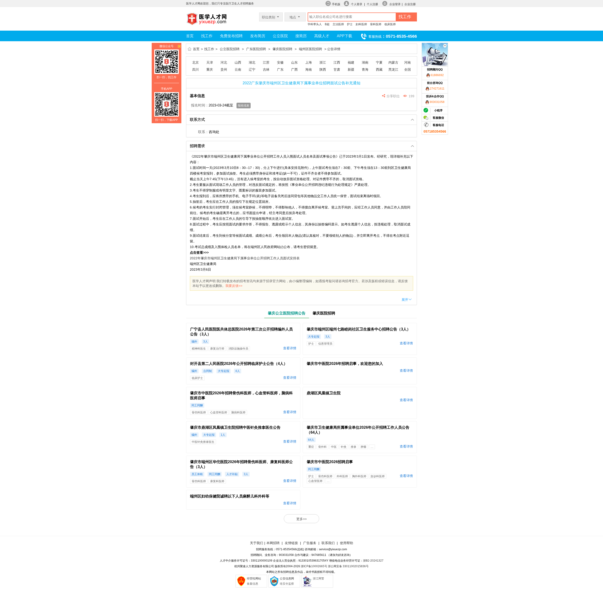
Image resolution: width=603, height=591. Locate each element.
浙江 (322, 62)
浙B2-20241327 (373, 560)
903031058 (436, 102)
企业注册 (410, 4)
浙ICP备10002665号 (314, 566)
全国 (407, 69)
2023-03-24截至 (221, 105)
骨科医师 (375, 24)
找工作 (206, 36)
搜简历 (301, 36)
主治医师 (338, 24)
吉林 (266, 69)
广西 (294, 69)
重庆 (209, 69)
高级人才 (321, 36)
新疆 (351, 69)
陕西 (322, 69)
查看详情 (289, 348)
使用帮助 (346, 543)
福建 (351, 62)
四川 (195, 69)
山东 (294, 62)
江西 (337, 62)
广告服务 (309, 543)
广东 (280, 69)
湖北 (252, 62)
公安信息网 (287, 578)
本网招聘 (273, 543)
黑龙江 (393, 69)
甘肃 (337, 69)
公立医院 (280, 36)
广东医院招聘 (256, 49)
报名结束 (243, 105)
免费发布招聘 (231, 36)
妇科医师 (361, 24)
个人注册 (372, 4)
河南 (407, 62)
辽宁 (252, 69)
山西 (238, 62)
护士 (350, 24)
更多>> (301, 519)
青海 (365, 69)
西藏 (379, 69)
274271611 (436, 88)
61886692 (437, 75)
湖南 (365, 62)
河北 (223, 62)
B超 (327, 24)
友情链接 (291, 543)
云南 (238, 69)
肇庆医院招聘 (282, 49)
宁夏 (379, 62)
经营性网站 (254, 578)
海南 (308, 69)
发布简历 (257, 36)
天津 (209, 62)
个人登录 (356, 4)
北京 (195, 62)
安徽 (280, 62)
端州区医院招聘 (310, 49)
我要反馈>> (233, 286)
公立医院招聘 (230, 49)
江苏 (266, 62)
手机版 (336, 4)
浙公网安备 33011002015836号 (348, 566)
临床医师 (390, 24)
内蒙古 (393, 62)
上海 (308, 62)
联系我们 (328, 543)
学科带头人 (315, 24)
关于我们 (256, 543)
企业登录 (395, 4)
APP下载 (344, 36)
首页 (190, 36)
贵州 (223, 69)
